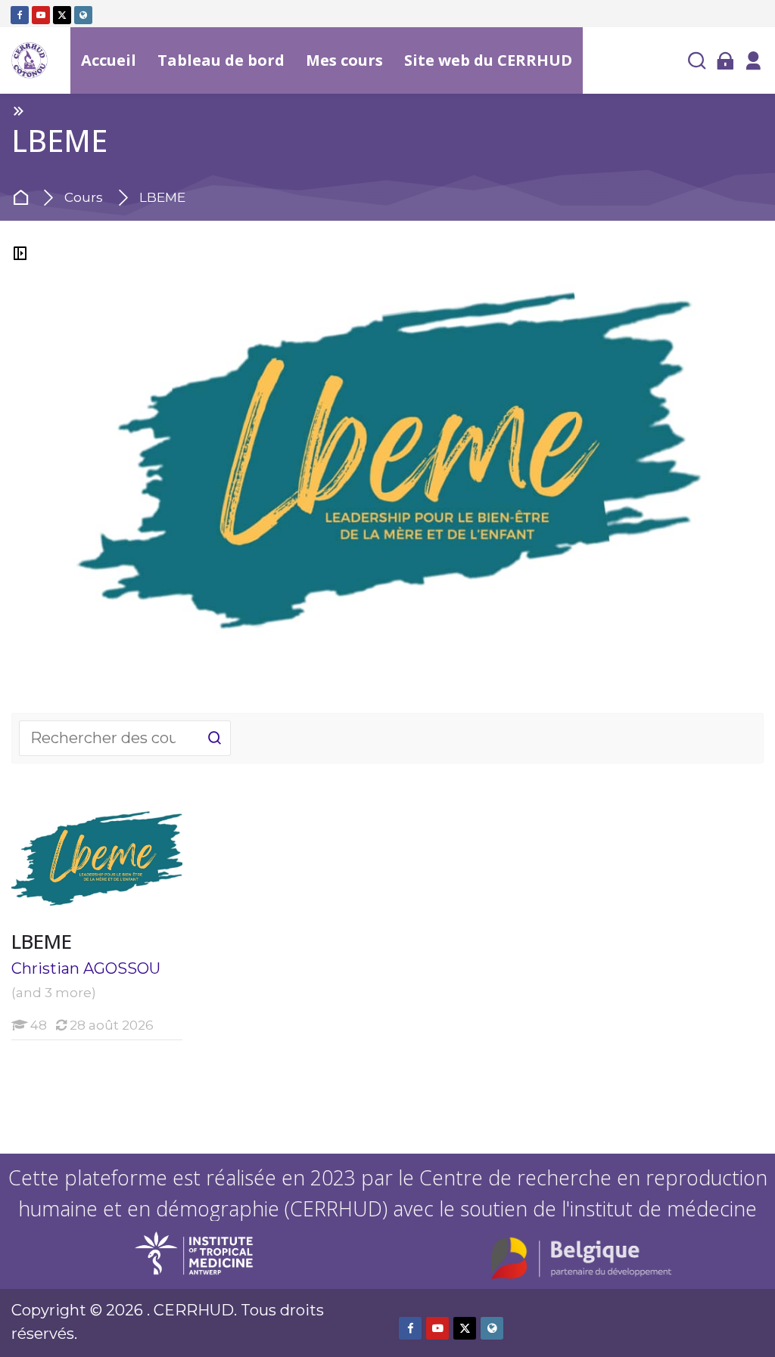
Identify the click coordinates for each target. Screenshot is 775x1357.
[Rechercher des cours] (215, 738)
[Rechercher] (697, 60)
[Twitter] (62, 15)
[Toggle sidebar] (18, 110)
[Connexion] (725, 60)
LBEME (162, 197)
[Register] (753, 60)
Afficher (96, 861)
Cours (83, 197)
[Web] (83, 15)
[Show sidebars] (20, 253)
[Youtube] (41, 15)
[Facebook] (20, 15)
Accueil (23, 198)
